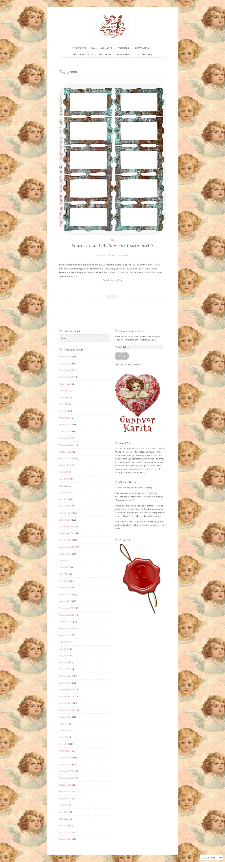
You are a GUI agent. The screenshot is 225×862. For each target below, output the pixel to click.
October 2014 (66, 703)
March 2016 (64, 587)
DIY (93, 48)
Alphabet (106, 48)
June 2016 (64, 567)
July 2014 (63, 723)
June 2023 (64, 479)
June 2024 (64, 397)
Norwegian (145, 54)
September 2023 (67, 458)
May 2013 (63, 818)
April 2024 (64, 411)
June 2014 (64, 730)
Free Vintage (125, 54)
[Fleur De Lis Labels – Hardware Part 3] (112, 159)
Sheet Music (142, 48)
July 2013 (63, 805)
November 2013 (66, 778)
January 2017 (65, 519)
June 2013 (64, 812)
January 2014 (65, 764)
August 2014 (65, 716)
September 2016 (67, 547)
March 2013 (64, 832)
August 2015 (65, 635)
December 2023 (66, 438)
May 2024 (63, 404)
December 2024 (66, 370)
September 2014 (67, 710)
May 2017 (63, 492)
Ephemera (123, 48)
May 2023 (63, 485)
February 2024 (66, 424)
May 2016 (63, 574)
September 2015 (67, 628)
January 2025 (65, 363)
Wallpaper (105, 54)
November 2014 (66, 696)
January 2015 (65, 682)
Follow (122, 356)
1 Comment (123, 255)
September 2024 (67, 377)
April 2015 (64, 662)
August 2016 (65, 553)
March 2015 (64, 669)
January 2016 (65, 601)
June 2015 (64, 648)
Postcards (79, 48)
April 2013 (64, 825)
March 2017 (64, 506)
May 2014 (63, 737)
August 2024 (65, 383)
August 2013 (65, 798)
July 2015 (63, 642)
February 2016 (66, 594)
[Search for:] (84, 338)
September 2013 (67, 791)
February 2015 (66, 676)
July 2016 (63, 560)
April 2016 (64, 581)
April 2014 (64, 744)
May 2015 (63, 655)
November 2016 (66, 533)
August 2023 (65, 465)
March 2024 (64, 417)
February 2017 (66, 513)
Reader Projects (83, 54)
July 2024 (63, 390)
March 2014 (64, 750)
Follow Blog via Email (132, 331)
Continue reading (90, 280)
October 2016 (66, 540)
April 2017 (64, 499)
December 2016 (66, 526)
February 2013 (66, 839)
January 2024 (65, 431)
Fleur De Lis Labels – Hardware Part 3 (112, 245)
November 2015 (66, 615)
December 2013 (66, 771)
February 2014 (66, 757)
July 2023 (63, 472)
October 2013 (66, 784)
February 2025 (66, 356)
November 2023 (66, 445)
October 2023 (66, 451)
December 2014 (66, 689)
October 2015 (66, 621)
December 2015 (66, 608)
